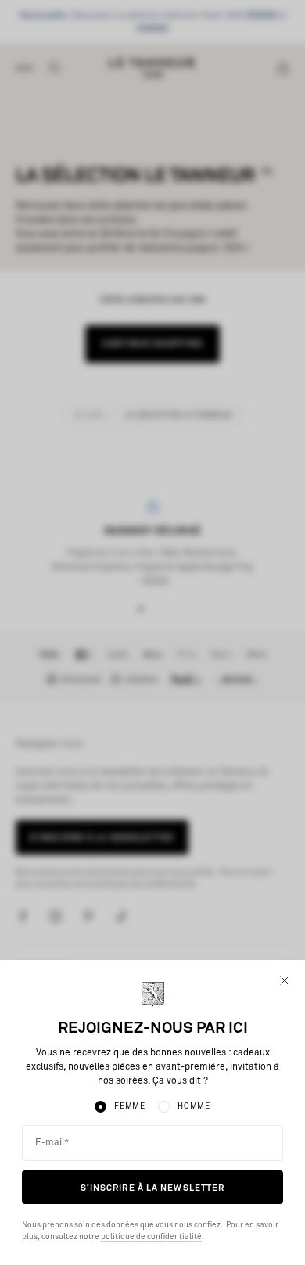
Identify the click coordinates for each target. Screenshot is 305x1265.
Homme (194, 1106)
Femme (129, 1106)
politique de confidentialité (151, 1237)
